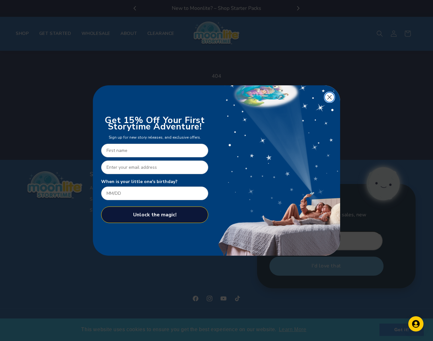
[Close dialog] (329, 97)
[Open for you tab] (415, 323)
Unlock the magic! (155, 214)
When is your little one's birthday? (139, 182)
